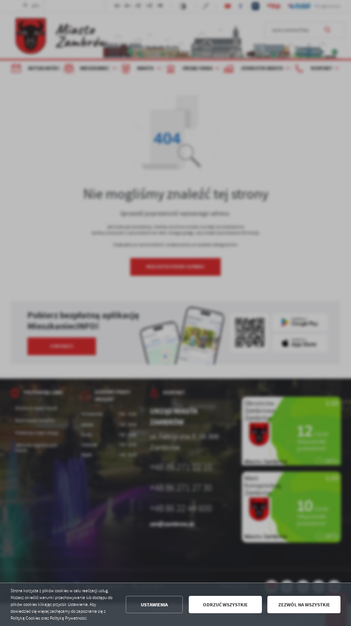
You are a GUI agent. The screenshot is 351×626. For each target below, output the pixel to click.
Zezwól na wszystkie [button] (304, 604)
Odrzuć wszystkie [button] (225, 604)
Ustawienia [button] (154, 604)
